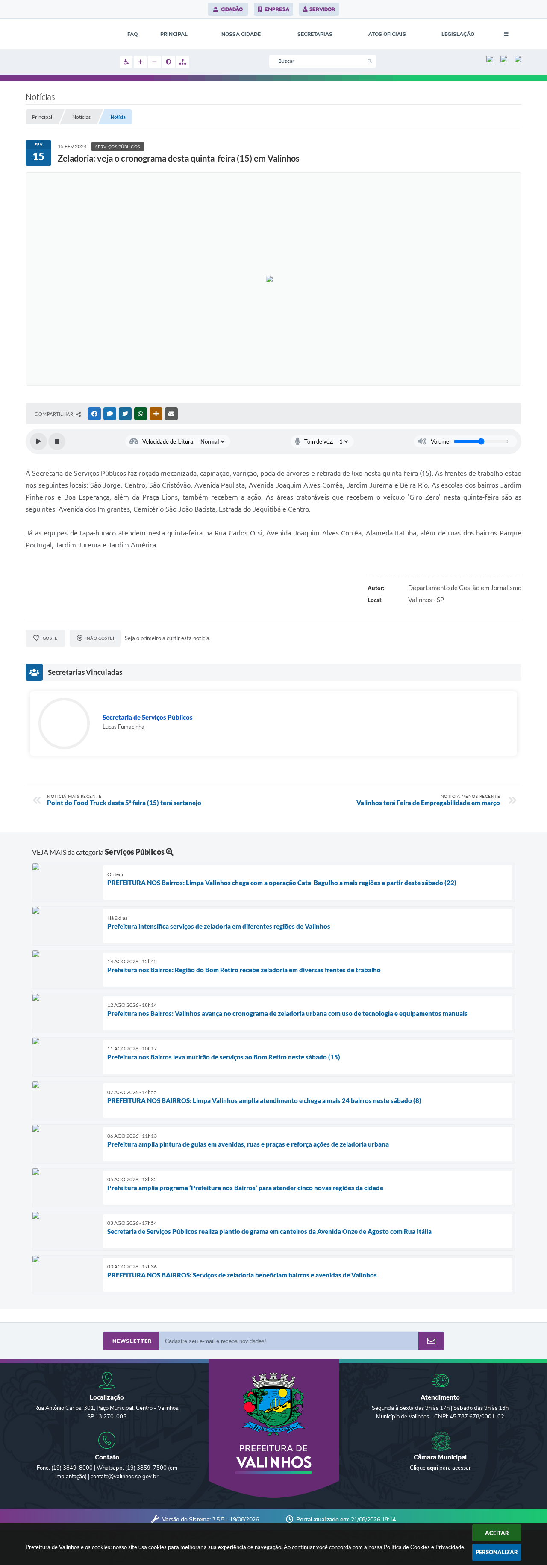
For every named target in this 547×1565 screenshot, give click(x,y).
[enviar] (431, 1341)
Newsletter (132, 1341)
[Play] (38, 441)
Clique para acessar (440, 1468)
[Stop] (56, 441)
